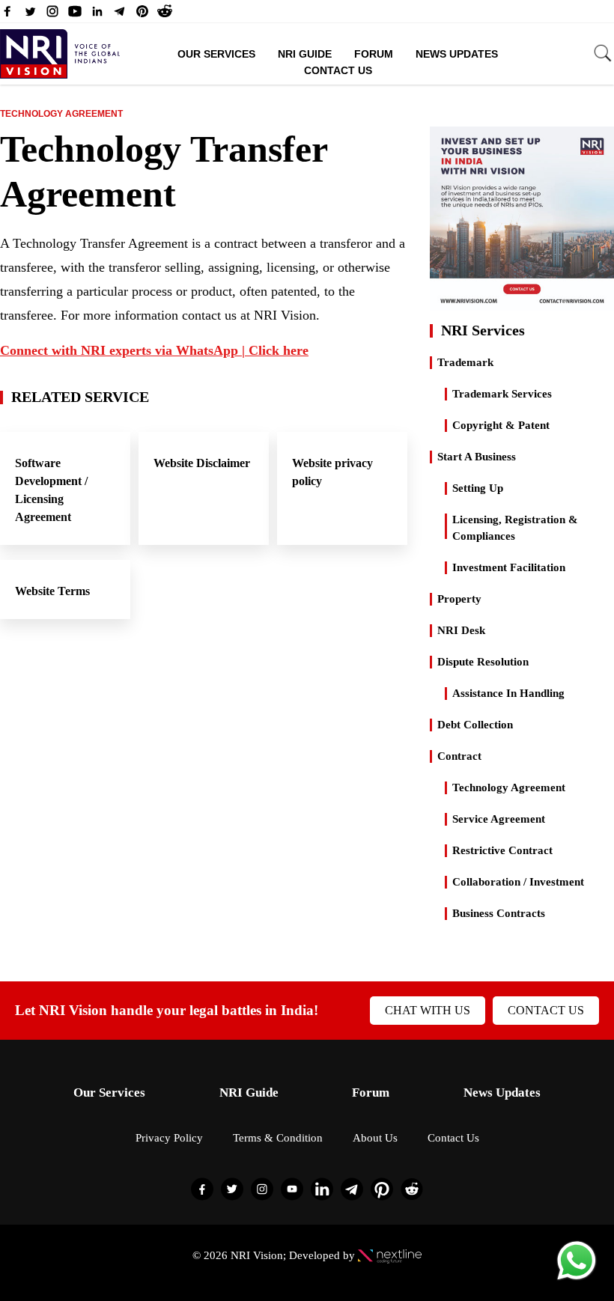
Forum (373, 54)
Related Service (80, 397)
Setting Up (477, 488)
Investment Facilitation (508, 567)
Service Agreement (498, 819)
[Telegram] (119, 15)
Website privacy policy (332, 472)
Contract (459, 756)
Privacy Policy (169, 1138)
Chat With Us (427, 1010)
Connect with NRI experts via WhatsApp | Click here (154, 350)
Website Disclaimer (202, 463)
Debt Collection (475, 725)
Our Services (216, 54)
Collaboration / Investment (518, 882)
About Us (375, 1138)
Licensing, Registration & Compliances (515, 528)
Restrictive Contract (502, 850)
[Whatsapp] (576, 1279)
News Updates (457, 54)
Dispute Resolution (483, 662)
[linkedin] (97, 15)
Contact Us (338, 70)
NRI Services (483, 330)
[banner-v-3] (522, 303)
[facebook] (7, 15)
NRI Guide (305, 54)
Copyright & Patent (501, 425)
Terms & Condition (278, 1138)
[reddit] (164, 15)
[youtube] (74, 15)
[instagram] (52, 15)
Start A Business (476, 457)
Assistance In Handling (508, 693)
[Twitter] (29, 15)
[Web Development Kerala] (390, 1255)
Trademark (465, 362)
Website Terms (52, 591)
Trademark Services (502, 394)
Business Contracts (498, 913)
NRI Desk (461, 630)
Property (459, 599)
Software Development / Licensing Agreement (51, 490)
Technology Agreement (61, 114)
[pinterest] (142, 15)
